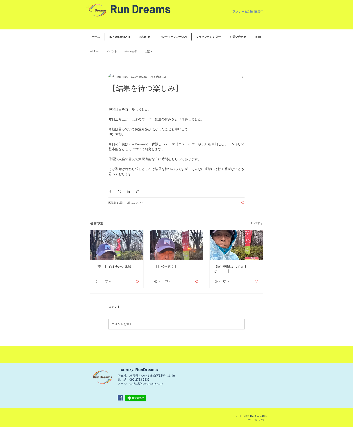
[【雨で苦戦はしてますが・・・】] (236, 245)
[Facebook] (120, 397)
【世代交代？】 (166, 267)
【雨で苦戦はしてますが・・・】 (230, 269)
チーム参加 (130, 51)
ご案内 (148, 51)
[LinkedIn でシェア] (128, 191)
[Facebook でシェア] (110, 191)
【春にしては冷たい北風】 (114, 267)
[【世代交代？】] (176, 245)
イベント (112, 51)
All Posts (94, 51)
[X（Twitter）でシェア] (119, 191)
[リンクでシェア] (137, 191)
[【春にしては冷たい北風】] (116, 245)
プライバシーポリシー (257, 420)
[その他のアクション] (242, 77)
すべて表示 (256, 223)
